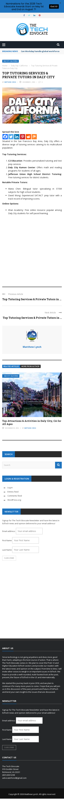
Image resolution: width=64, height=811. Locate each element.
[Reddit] (28, 136)
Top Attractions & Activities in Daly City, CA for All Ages (31, 422)
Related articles (11, 366)
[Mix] (34, 136)
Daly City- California (10, 61)
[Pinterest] (22, 136)
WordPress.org (14, 500)
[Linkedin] (16, 136)
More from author (30, 366)
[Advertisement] (32, 249)
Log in (10, 487)
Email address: (9, 531)
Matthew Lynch (10, 82)
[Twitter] (11, 136)
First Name (7, 540)
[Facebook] (5, 136)
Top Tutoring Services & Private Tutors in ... (31, 299)
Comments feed (14, 495)
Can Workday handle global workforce (40, 51)
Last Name (7, 549)
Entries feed (12, 491)
